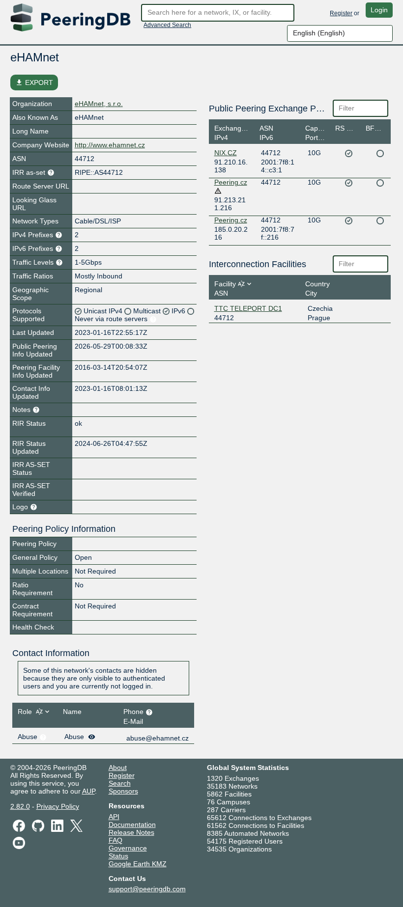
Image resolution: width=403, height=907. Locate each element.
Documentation (132, 824)
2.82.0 (20, 806)
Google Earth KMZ (138, 864)
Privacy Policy (57, 806)
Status (118, 856)
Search (120, 783)
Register (341, 13)
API (114, 817)
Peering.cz (230, 182)
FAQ (115, 840)
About (118, 767)
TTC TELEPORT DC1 (248, 308)
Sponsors (123, 791)
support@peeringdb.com (147, 889)
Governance (128, 848)
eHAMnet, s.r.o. (99, 104)
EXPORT (34, 82)
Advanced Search (167, 25)
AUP (88, 791)
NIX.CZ (225, 153)
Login (379, 10)
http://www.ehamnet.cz (110, 145)
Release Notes (131, 832)
